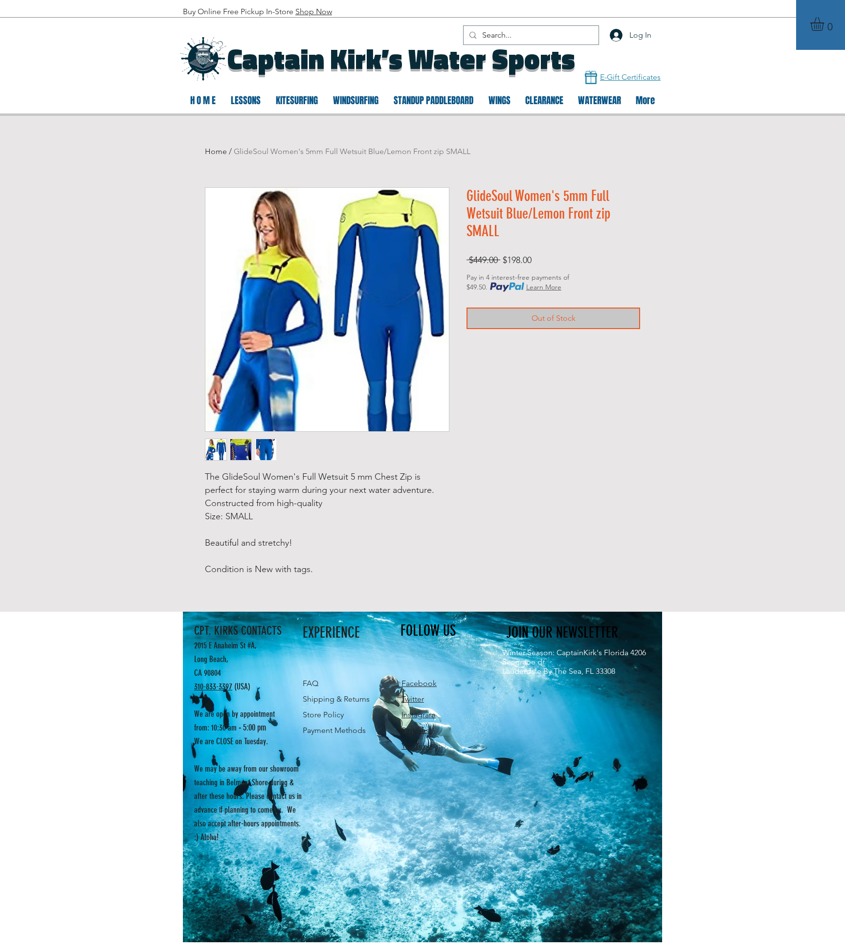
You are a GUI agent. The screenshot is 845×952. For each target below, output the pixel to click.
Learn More (543, 287)
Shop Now (313, 11)
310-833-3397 (213, 686)
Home (216, 151)
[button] (825, 24)
